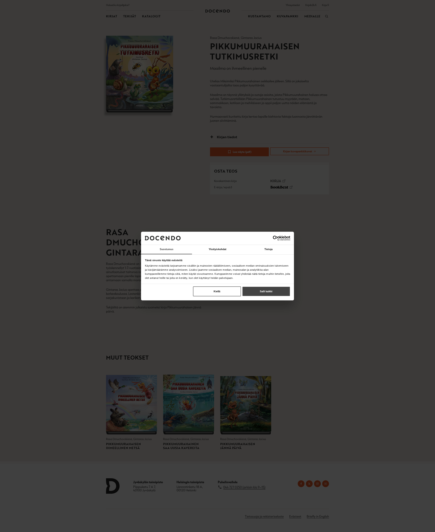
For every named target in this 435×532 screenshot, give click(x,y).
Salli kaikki (266, 291)
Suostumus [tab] (166, 249)
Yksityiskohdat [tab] (217, 249)
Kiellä (217, 291)
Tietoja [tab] (268, 249)
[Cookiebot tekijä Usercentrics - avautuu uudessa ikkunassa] (275, 238)
